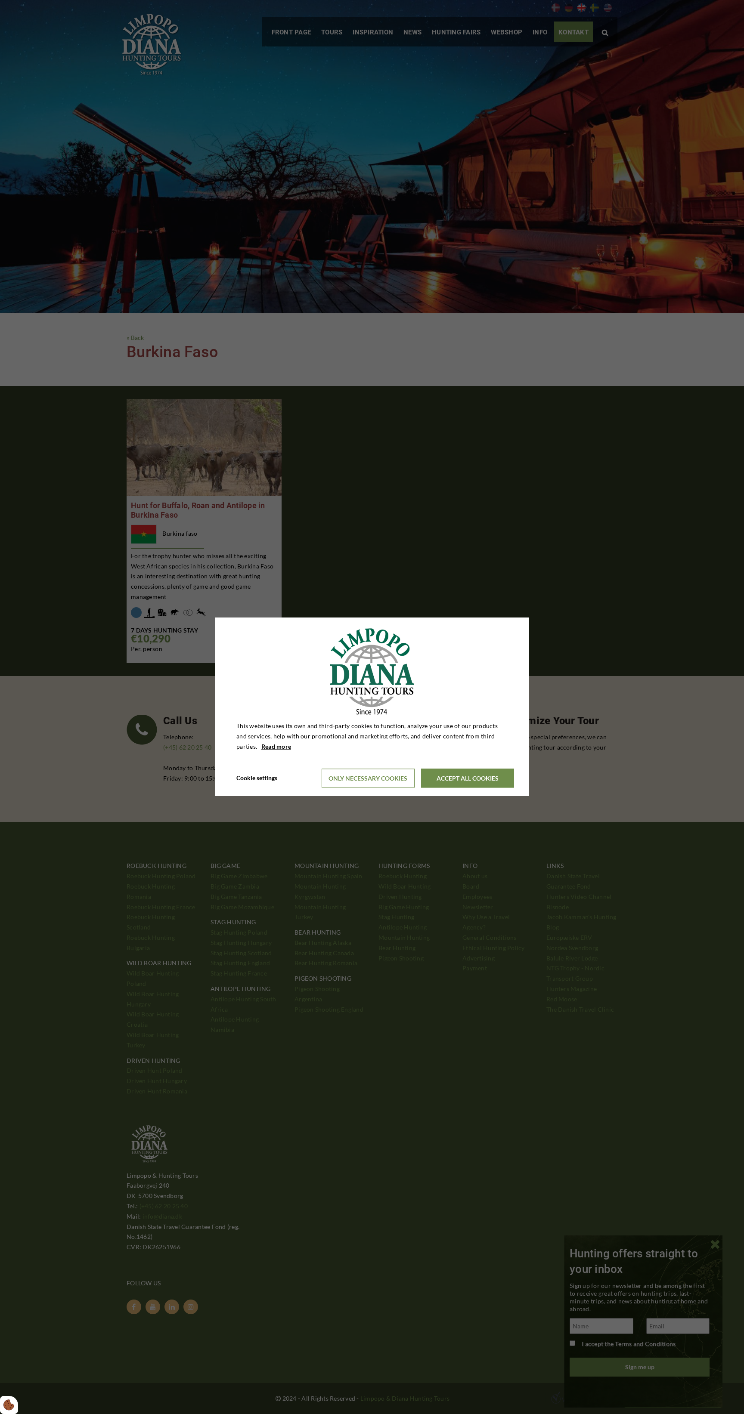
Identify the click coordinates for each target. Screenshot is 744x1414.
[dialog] (372, 706)
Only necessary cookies (368, 778)
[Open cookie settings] (9, 1405)
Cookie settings (256, 778)
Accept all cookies (468, 778)
